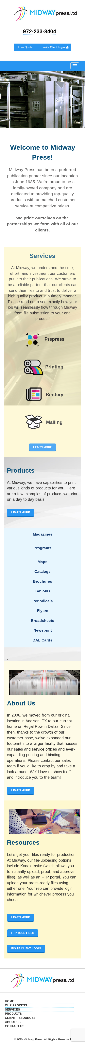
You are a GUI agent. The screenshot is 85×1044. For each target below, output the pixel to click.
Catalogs (42, 571)
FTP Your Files (22, 933)
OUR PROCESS (16, 1005)
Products (13, 1013)
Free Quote (25, 47)
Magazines (42, 534)
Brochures (42, 581)
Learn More (42, 447)
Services (12, 1009)
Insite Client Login (53, 47)
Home (9, 1001)
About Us (13, 1022)
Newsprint (42, 630)
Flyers (42, 611)
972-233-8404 (39, 31)
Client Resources (20, 1017)
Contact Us (14, 1026)
